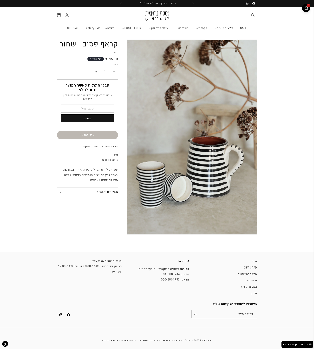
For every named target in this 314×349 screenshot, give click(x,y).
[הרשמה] (196, 314)
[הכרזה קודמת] (193, 3)
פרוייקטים (251, 281)
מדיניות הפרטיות (110, 340)
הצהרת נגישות (249, 287)
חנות (254, 261)
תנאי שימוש (165, 340)
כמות (115, 64)
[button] (253, 15)
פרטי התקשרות (128, 340)
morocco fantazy (183, 340)
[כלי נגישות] (5, 344)
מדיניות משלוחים (148, 340)
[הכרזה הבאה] (121, 3)
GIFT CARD (250, 268)
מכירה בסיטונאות (247, 274)
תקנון (254, 293)
